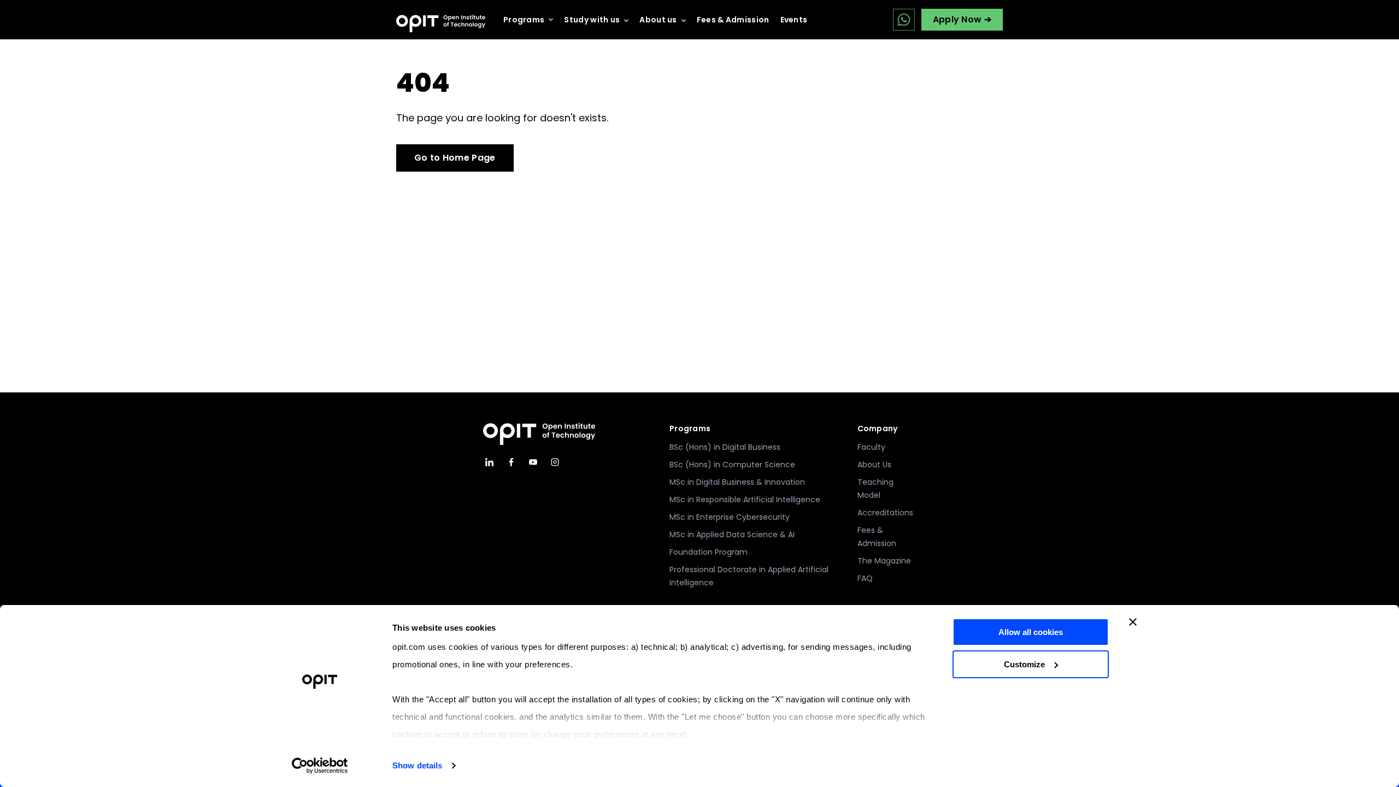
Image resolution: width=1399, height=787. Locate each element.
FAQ (865, 578)
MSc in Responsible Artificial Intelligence (744, 499)
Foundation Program (708, 552)
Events (794, 19)
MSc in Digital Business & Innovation (737, 482)
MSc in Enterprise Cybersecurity (729, 517)
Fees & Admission (733, 19)
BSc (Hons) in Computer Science (732, 464)
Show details (417, 765)
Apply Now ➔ (962, 19)
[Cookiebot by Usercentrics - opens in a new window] (320, 765)
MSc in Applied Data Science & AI (732, 534)
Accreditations (885, 512)
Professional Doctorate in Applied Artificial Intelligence (748, 576)
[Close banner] (1133, 622)
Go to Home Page (455, 157)
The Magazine (884, 560)
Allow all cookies (1030, 632)
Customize (1024, 664)
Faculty (871, 447)
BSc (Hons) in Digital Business (724, 447)
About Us (874, 464)
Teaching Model (875, 489)
